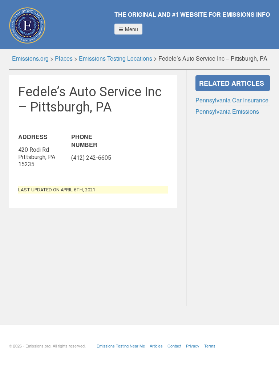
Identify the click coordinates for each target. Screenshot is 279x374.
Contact (174, 346)
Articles (156, 346)
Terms (209, 346)
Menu (131, 29)
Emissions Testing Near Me (121, 346)
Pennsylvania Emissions (227, 111)
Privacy (192, 346)
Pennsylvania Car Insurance (231, 100)
